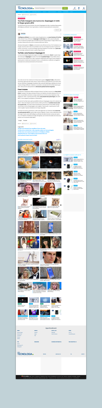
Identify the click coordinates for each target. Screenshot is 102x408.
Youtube (25, 120)
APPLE (29, 11)
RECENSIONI (65, 11)
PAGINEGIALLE (37, 376)
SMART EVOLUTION (23, 16)
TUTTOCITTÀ (59, 376)
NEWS (19, 11)
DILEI (62, 376)
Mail (79, 9)
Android (35, 332)
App (35, 335)
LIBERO (30, 376)
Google (20, 120)
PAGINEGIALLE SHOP (44, 376)
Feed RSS (44, 354)
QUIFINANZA (70, 376)
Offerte (18, 338)
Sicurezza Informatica (56, 341)
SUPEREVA (78, 376)
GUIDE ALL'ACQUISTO (52, 11)
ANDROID (24, 11)
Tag (71, 354)
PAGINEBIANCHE (53, 376)
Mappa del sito (58, 354)
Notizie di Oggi (19, 332)
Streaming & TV (20, 345)
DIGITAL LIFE (54, 330)
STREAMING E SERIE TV (36, 11)
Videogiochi (19, 346)
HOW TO (44, 11)
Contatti (82, 354)
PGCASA (49, 376)
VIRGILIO (33, 376)
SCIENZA (19, 303)
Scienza (18, 337)
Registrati (74, 9)
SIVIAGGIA (65, 376)
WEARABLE (76, 97)
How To (70, 332)
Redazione (36, 341)
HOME (19, 16)
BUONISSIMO (74, 376)
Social (18, 343)
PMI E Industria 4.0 (73, 341)
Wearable (53, 332)
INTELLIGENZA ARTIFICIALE (22, 316)
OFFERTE (59, 11)
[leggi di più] (60, 34)
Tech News (19, 335)
